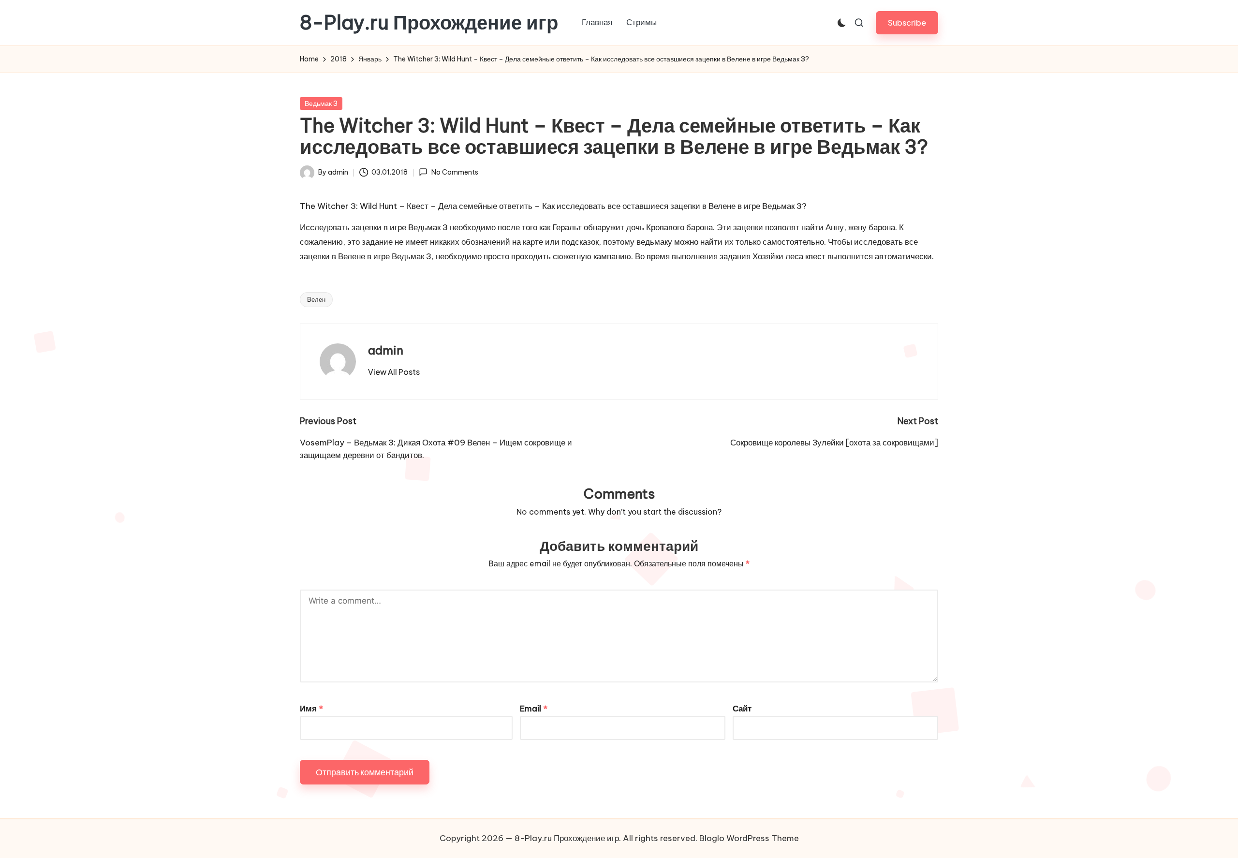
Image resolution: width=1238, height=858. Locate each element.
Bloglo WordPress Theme (749, 838)
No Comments (454, 172)
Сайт (742, 708)
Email (533, 708)
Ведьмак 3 (321, 103)
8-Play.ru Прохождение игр (429, 22)
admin (385, 350)
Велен (316, 299)
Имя (311, 708)
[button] (907, 22)
